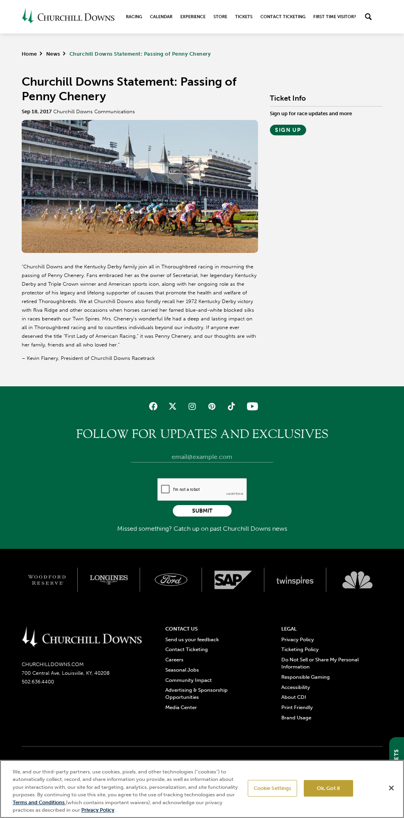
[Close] (391, 788)
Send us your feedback (192, 639)
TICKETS (243, 16)
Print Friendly (297, 707)
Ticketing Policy (300, 649)
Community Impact (188, 680)
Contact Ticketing (282, 16)
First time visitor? (334, 16)
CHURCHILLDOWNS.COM (53, 664)
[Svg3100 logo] (357, 580)
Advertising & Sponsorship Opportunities (196, 693)
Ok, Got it (328, 788)
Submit (202, 510)
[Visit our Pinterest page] (211, 406)
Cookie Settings (273, 788)
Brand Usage (296, 718)
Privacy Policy (297, 639)
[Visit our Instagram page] (192, 406)
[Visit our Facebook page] (153, 406)
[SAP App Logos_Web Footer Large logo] (233, 580)
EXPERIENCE (193, 16)
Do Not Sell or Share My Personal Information (320, 663)
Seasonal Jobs (182, 670)
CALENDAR (161, 16)
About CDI (293, 697)
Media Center (181, 707)
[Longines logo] (108, 580)
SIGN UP (288, 130)
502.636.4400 (38, 682)
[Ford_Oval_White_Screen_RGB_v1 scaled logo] (171, 579)
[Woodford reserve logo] (46, 580)
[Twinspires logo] (295, 580)
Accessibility (295, 687)
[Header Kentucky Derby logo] (68, 17)
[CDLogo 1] (82, 637)
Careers (174, 660)
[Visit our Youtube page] (250, 406)
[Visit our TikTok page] (231, 406)
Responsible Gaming (305, 677)
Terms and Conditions (39, 802)
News (53, 54)
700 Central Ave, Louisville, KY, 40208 (66, 673)
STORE (220, 16)
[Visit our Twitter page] (172, 406)
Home (29, 54)
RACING (134, 16)
